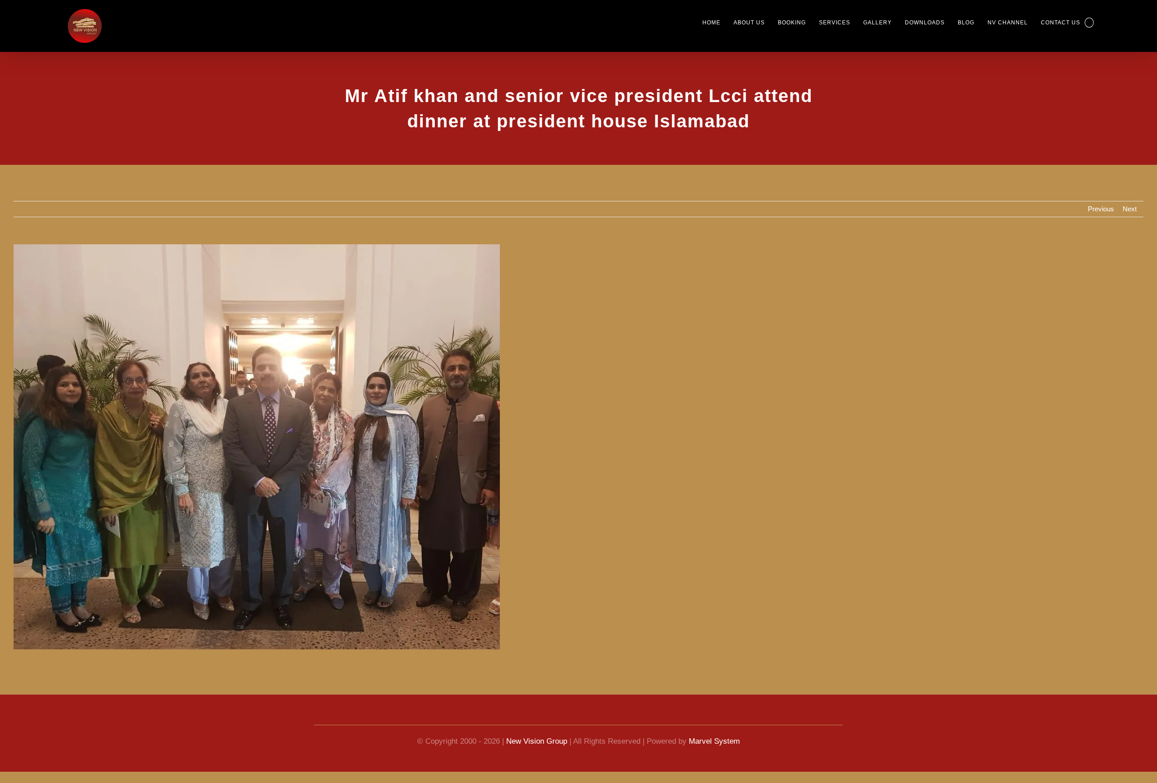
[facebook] (546, 716)
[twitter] (594, 716)
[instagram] (611, 716)
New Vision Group (536, 741)
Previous (1101, 209)
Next (1130, 209)
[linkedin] (578, 716)
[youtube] (562, 716)
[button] (1089, 22)
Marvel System (714, 741)
